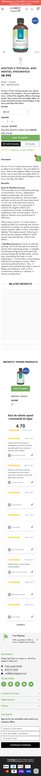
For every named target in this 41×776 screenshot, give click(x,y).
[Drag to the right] (37, 640)
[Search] (26, 9)
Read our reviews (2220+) (22, 149)
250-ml (12, 404)
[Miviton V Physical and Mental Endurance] (20, 376)
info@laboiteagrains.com (16, 673)
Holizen (12, 82)
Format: (4, 106)
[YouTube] (31, 684)
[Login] (32, 9)
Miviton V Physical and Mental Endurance (20, 396)
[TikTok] (24, 684)
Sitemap (30, 761)
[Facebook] (3, 684)
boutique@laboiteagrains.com (17, 761)
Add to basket (20, 137)
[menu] (2, 9)
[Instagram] (10, 684)
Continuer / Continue (20, 745)
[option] (20, 35)
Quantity (5, 117)
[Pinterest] (17, 684)
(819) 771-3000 (11, 669)
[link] (20, 344)
